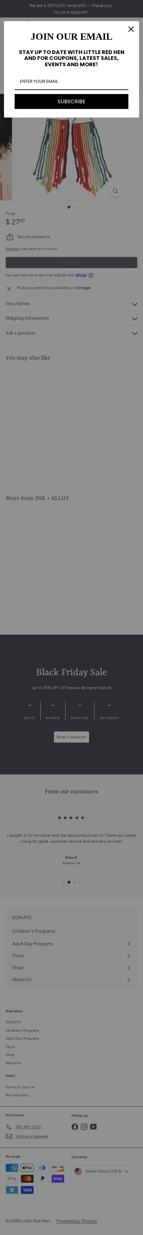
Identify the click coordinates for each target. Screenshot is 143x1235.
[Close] (131, 29)
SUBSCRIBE (71, 101)
